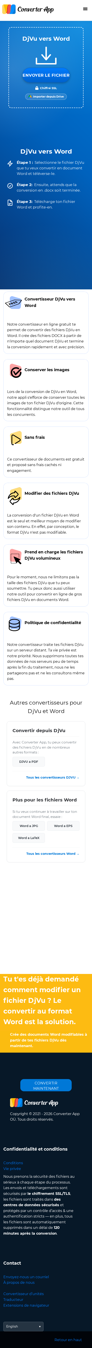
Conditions (13, 1163)
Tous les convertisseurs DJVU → (52, 777)
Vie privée (12, 1169)
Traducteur (13, 1300)
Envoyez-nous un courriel (26, 1277)
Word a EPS (63, 826)
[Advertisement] (46, 919)
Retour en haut (68, 1340)
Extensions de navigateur (26, 1305)
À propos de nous (19, 1282)
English (12, 1326)
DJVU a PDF (28, 761)
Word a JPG (29, 826)
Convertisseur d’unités (23, 1294)
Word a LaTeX (29, 838)
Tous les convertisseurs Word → (52, 854)
